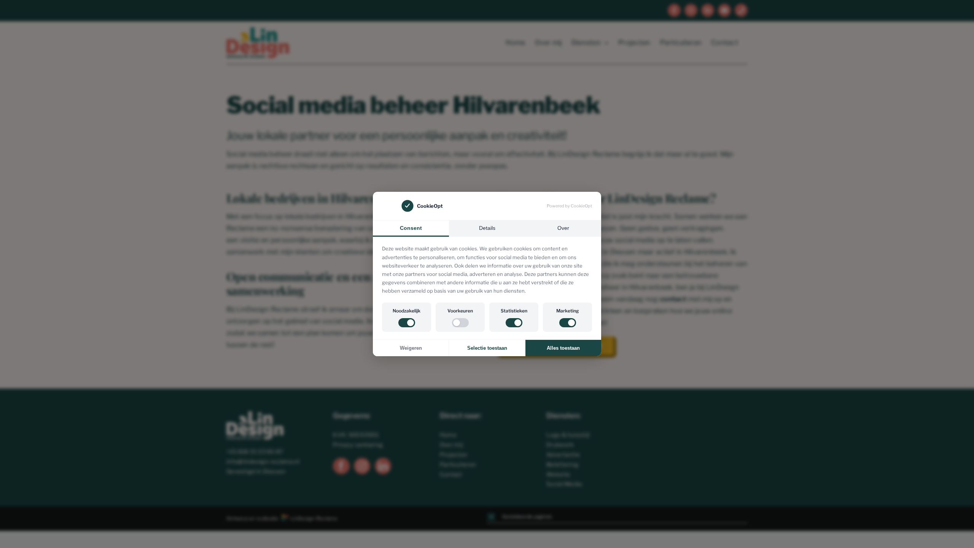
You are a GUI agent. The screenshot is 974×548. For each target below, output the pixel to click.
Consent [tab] (411, 228)
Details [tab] (487, 228)
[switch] (406, 322)
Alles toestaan (563, 348)
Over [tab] (563, 228)
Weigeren (411, 348)
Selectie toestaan (487, 348)
